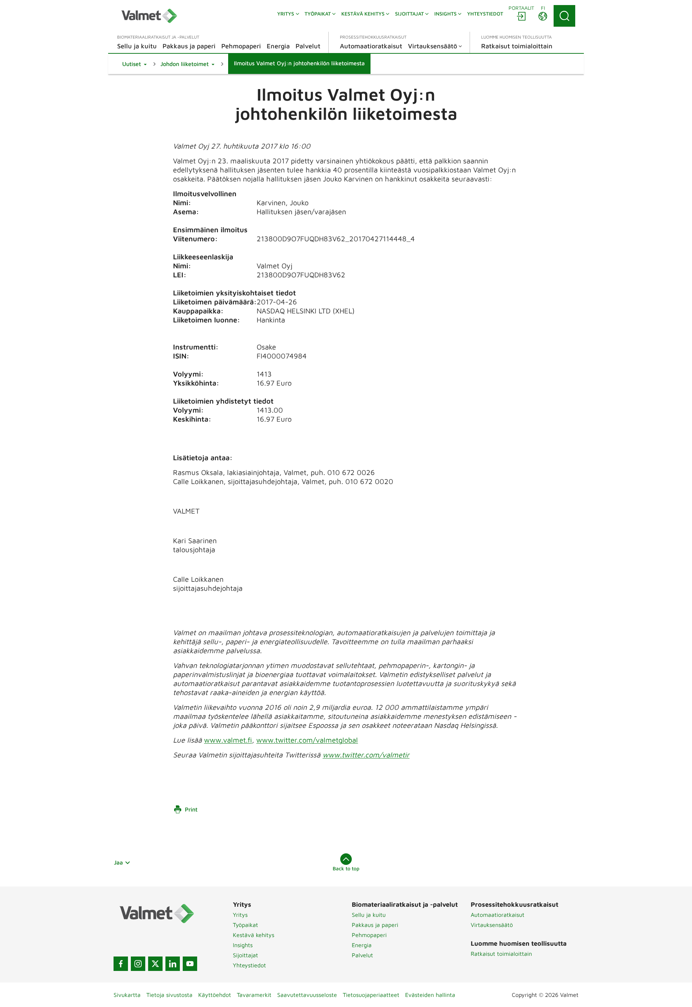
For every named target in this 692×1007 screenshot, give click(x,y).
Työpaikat (245, 925)
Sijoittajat (245, 955)
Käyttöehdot (214, 994)
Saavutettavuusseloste (307, 994)
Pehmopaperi (369, 935)
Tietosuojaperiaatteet (371, 994)
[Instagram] (138, 964)
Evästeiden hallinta (430, 994)
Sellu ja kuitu (369, 914)
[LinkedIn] (172, 964)
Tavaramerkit (254, 994)
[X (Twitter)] (155, 964)
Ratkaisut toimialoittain (501, 953)
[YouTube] (190, 964)
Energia (362, 945)
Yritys (240, 914)
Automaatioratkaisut (497, 914)
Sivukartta (127, 994)
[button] (134, 63)
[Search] (564, 16)
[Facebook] (121, 964)
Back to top (346, 868)
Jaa (118, 862)
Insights (243, 945)
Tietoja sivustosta (169, 994)
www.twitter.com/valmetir (366, 755)
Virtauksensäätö (492, 925)
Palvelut (362, 955)
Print (191, 809)
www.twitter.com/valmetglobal (307, 740)
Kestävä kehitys (253, 935)
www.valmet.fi (228, 740)
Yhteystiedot (249, 965)
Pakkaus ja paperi (375, 925)
